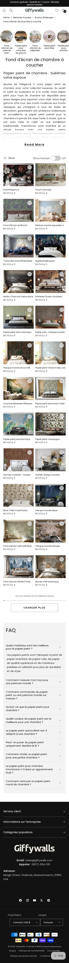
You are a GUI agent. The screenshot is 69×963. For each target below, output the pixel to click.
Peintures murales (22, 17)
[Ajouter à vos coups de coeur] (30, 167)
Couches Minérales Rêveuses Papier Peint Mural (18, 403)
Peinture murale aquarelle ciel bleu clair (50, 225)
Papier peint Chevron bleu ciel (50, 367)
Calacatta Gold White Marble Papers (18, 261)
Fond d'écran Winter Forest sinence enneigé (16, 581)
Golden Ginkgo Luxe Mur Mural (47, 474)
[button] (4, 10)
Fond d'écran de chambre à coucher (22, 21)
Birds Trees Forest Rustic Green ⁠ (15, 510)
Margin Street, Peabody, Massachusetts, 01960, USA (32, 875)
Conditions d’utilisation (51, 956)
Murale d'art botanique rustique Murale (47, 581)
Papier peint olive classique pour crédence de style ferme (18, 332)
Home (6, 17)
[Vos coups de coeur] (57, 10)
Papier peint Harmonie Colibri (50, 403)
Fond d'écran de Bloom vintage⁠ (15, 225)
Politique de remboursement (23, 956)
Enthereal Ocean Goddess (48, 296)
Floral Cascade (43, 189)
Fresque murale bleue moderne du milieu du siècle (49, 510)
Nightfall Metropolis (45, 261)
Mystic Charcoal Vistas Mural (18, 296)
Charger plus (34, 607)
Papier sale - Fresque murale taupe (49, 332)
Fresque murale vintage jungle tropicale (47, 546)
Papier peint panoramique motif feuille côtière (16, 439)
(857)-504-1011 (34, 864)
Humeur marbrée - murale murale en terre (16, 474)
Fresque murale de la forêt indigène (16, 367)
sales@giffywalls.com (34, 860)
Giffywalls (20, 946)
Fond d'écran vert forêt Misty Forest (17, 546)
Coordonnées (53, 950)
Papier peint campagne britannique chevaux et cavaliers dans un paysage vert (49, 439)
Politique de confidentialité (31, 950)
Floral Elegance (11, 189)
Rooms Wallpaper (44, 17)
